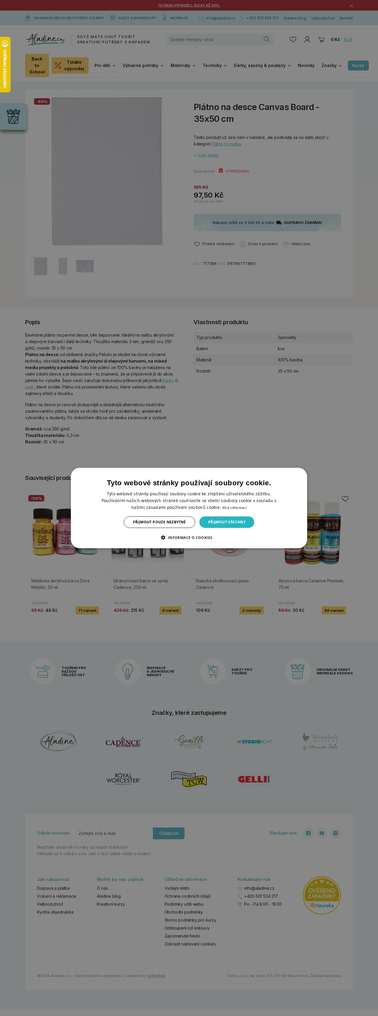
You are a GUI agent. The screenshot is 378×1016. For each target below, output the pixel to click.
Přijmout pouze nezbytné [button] (159, 522)
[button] (188, 537)
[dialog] (189, 508)
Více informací (234, 507)
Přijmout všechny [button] (226, 522)
